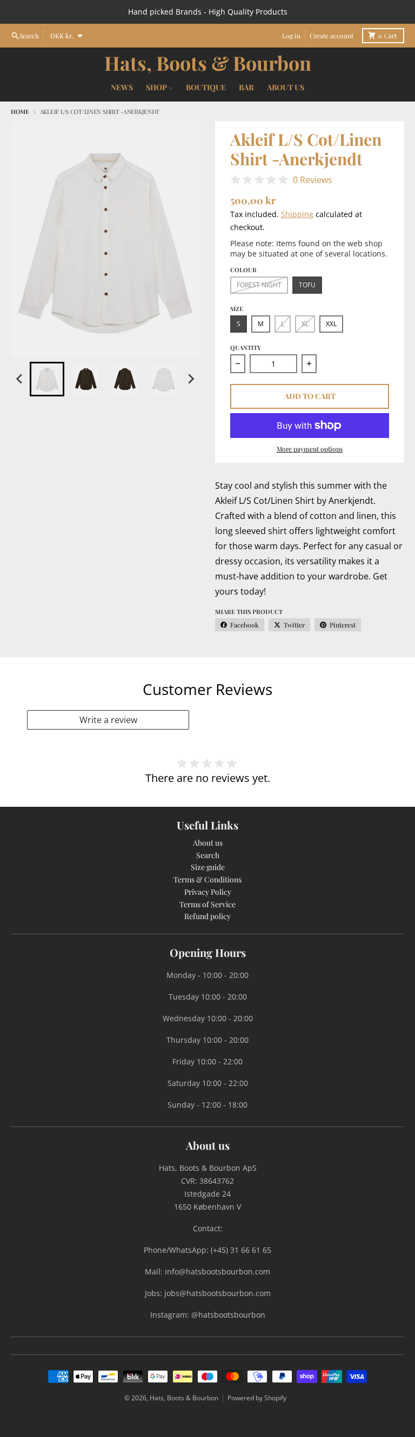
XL (305, 323)
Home (20, 111)
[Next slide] (190, 379)
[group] (47, 379)
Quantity (245, 347)
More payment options (310, 448)
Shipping (297, 214)
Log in (291, 35)
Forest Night (259, 284)
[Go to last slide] (20, 379)
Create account (331, 35)
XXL (331, 323)
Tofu (307, 284)
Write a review (108, 720)
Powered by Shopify (256, 1397)
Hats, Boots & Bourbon (207, 62)
